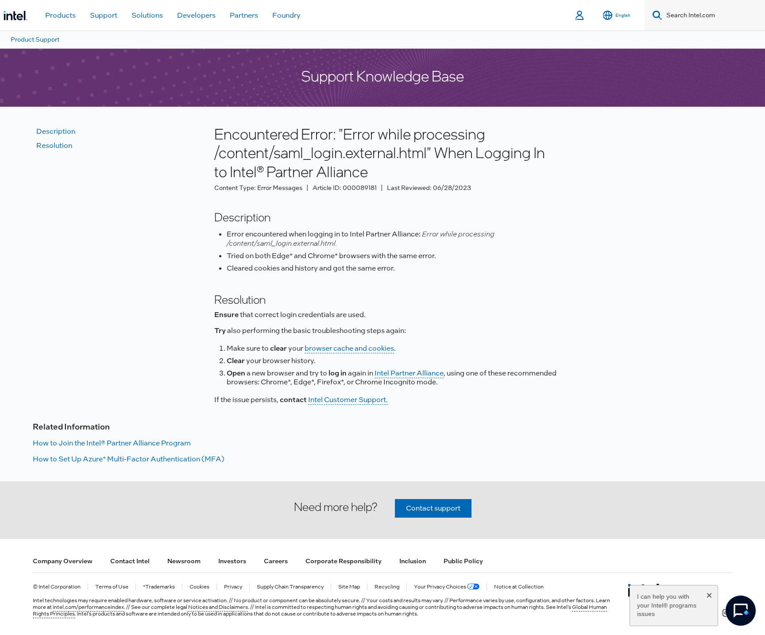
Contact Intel (130, 561)
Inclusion (412, 561)
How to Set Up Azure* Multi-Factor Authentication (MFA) (128, 459)
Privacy (233, 587)
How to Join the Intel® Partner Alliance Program (112, 443)
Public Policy (463, 561)
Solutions (147, 15)
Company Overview (63, 561)
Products (60, 15)
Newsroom (184, 561)
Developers (196, 15)
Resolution (54, 145)
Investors (232, 561)
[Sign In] (580, 15)
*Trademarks (159, 587)
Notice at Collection (519, 587)
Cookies (199, 587)
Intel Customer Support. (348, 399)
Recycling (387, 587)
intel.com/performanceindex (88, 607)
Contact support (433, 508)
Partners (244, 15)
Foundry (286, 15)
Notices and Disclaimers (218, 607)
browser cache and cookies (349, 348)
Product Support (35, 39)
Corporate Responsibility (343, 561)
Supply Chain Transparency (290, 587)
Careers (276, 561)
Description (55, 131)
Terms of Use (111, 587)
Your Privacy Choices (440, 587)
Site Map (349, 587)
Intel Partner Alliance (409, 373)
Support (103, 15)
